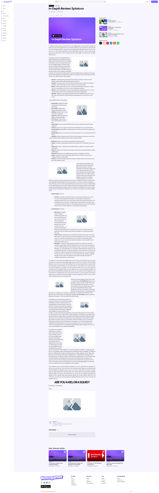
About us (103, 480)
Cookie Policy (120, 480)
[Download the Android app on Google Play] (46, 486)
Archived (52, 5)
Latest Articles (74, 484)
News (72, 478)
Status (103, 478)
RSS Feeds (88, 481)
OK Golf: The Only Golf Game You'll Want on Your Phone (116, 34)
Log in (147, 1)
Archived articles (89, 483)
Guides (72, 481)
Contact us (104, 483)
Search (87, 480)
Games (87, 478)
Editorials (73, 483)
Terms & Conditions (121, 481)
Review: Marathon (112, 20)
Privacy (118, 478)
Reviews (73, 480)
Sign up (155, 1)
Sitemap (103, 481)
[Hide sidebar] (2, 1)
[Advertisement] (111, 54)
